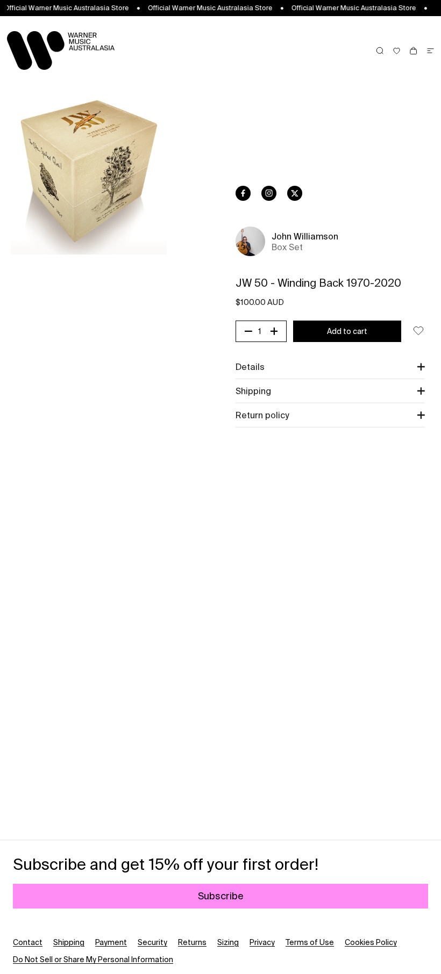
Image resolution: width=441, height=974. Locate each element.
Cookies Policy (371, 942)
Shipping (68, 942)
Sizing (228, 942)
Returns (192, 942)
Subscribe (221, 896)
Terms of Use (310, 942)
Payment (111, 942)
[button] (330, 367)
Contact (27, 942)
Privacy (262, 942)
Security (152, 942)
